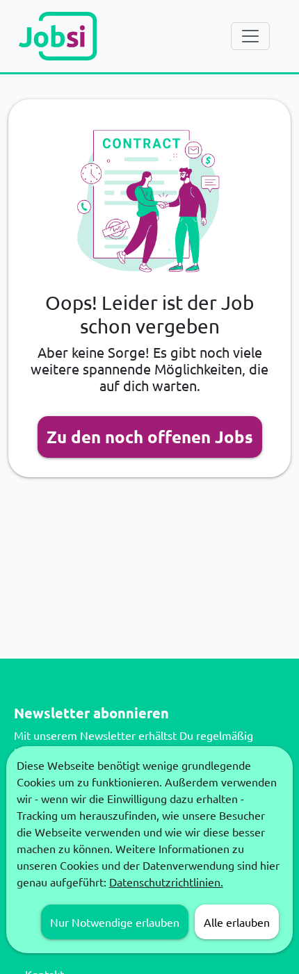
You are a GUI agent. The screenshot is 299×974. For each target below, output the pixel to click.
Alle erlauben (237, 922)
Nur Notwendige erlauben (114, 922)
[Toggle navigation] (250, 36)
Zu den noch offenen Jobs (150, 436)
